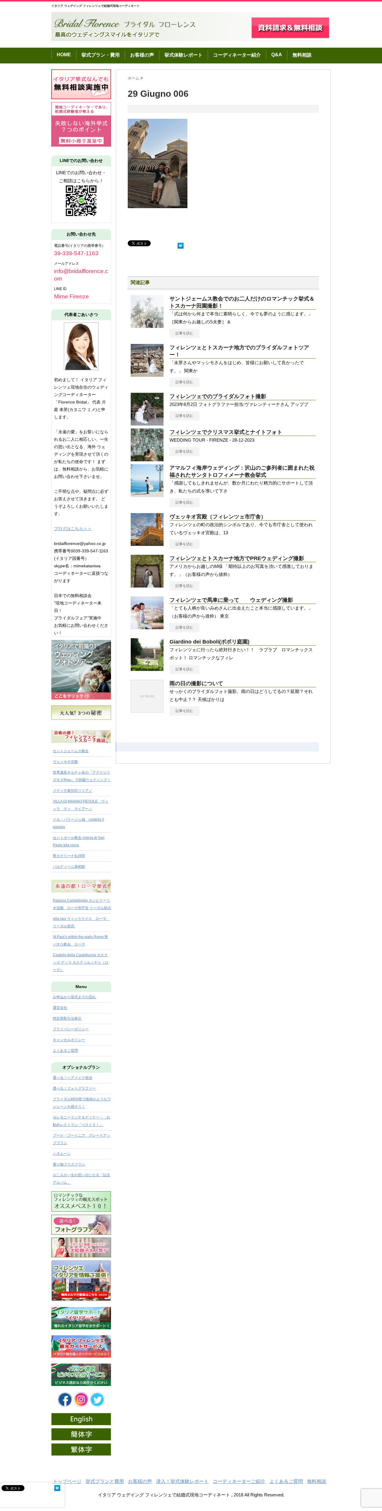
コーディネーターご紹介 (239, 1481)
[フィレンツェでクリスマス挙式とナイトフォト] (147, 459)
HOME (64, 54)
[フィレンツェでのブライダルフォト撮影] (147, 423)
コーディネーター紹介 (237, 54)
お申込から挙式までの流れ (74, 997)
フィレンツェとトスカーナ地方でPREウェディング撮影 (239, 558)
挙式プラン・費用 (100, 54)
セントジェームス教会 (71, 751)
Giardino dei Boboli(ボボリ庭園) (209, 642)
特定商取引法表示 (67, 1018)
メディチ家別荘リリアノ (72, 791)
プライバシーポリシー (71, 1029)
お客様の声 (142, 54)
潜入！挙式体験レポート (182, 1481)
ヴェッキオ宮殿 (65, 762)
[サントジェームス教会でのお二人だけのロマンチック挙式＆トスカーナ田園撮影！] (147, 325)
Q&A (276, 54)
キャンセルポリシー (69, 1040)
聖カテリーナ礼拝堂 (69, 856)
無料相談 (302, 54)
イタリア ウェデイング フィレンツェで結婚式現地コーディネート (95, 5)
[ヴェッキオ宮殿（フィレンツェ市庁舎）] (147, 543)
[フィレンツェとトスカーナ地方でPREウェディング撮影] (147, 585)
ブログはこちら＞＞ (73, 528)
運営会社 (60, 1008)
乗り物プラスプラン (69, 1164)
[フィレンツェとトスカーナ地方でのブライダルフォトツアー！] (147, 374)
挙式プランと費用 (105, 1481)
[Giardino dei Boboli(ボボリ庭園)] (147, 668)
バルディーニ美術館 (69, 866)
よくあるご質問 (65, 1051)
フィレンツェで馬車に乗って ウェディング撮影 (231, 600)
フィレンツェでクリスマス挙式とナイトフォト (226, 432)
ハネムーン (62, 1154)
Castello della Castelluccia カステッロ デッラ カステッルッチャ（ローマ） (80, 962)
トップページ (67, 1481)
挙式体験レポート (183, 54)
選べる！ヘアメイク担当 (72, 1078)
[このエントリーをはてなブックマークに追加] (181, 244)
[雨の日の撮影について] (147, 710)
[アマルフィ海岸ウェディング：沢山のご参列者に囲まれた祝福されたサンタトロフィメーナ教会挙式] (147, 494)
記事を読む (184, 333)
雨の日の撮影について (196, 683)
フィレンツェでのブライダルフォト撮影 (218, 396)
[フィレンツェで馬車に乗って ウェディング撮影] (147, 626)
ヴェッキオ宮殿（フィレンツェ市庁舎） (218, 517)
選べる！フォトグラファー (74, 1088)
